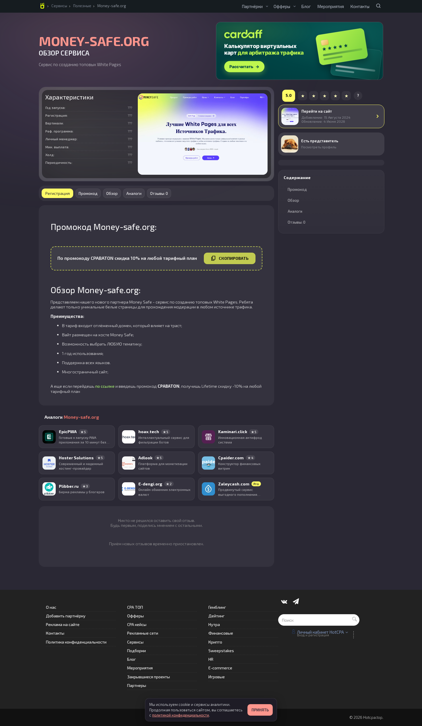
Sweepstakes (221, 650)
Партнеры (136, 685)
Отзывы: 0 (159, 193)
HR (210, 659)
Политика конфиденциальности (76, 641)
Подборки (136, 650)
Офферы (282, 6)
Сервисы (59, 5)
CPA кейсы (136, 624)
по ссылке (105, 386)
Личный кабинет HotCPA (320, 632)
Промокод (88, 193)
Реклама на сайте (63, 624)
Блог (306, 6)
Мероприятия (330, 6)
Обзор (112, 193)
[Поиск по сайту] (378, 5)
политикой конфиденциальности (180, 715)
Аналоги (134, 193)
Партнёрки (252, 6)
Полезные (82, 5)
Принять (260, 710)
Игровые (216, 676)
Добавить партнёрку (66, 615)
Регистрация (57, 193)
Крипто (215, 641)
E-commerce (220, 667)
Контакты (359, 6)
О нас (51, 607)
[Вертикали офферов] (294, 6)
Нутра (214, 624)
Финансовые (220, 633)
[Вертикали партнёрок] (267, 6)
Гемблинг (217, 607)
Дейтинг (216, 615)
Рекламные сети (142, 633)
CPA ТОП (135, 607)
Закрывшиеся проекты (148, 676)
